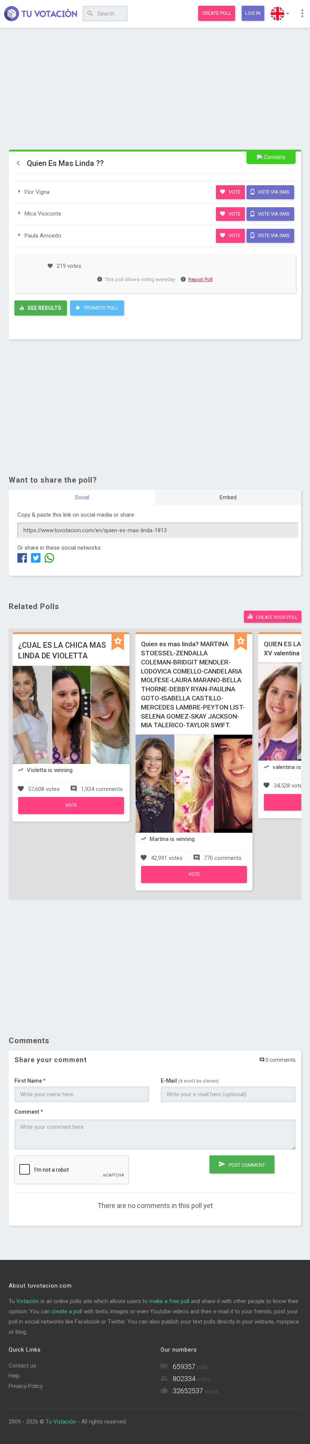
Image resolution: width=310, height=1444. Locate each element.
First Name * (30, 1081)
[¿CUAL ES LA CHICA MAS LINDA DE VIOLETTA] (71, 812)
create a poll (66, 1311)
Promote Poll (100, 308)
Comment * (28, 1112)
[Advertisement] (155, 89)
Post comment (246, 1165)
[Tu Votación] (41, 14)
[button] (280, 13)
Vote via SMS (273, 192)
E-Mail (190, 1081)
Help (14, 1375)
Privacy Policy (26, 1386)
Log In (252, 13)
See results (43, 308)
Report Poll (200, 279)
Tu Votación (24, 1301)
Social (82, 497)
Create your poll (276, 617)
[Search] (90, 14)
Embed (228, 497)
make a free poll (169, 1301)
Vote (234, 192)
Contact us (22, 1365)
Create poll (216, 13)
